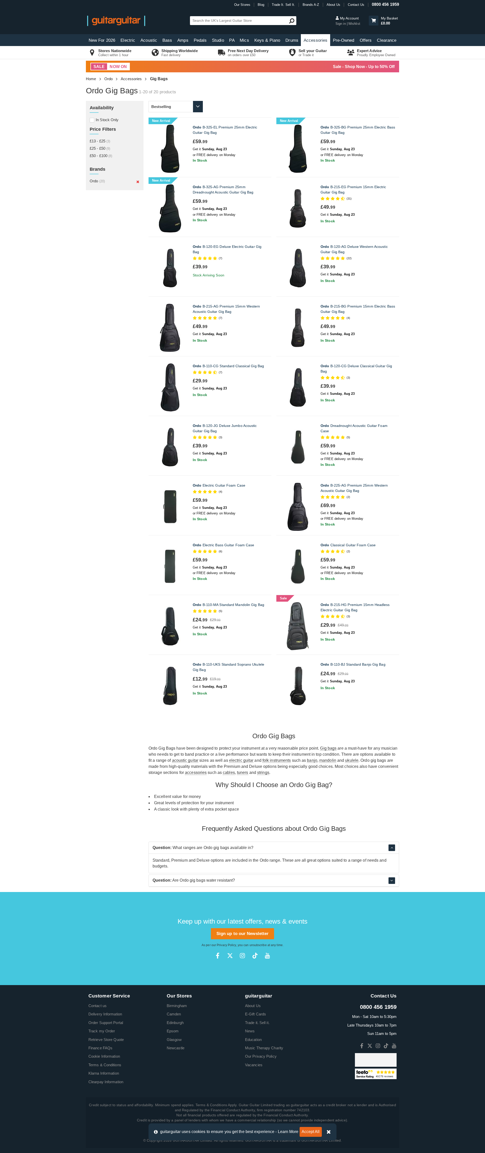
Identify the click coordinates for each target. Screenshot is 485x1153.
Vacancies (253, 1065)
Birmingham (177, 1006)
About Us (334, 5)
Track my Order (101, 1031)
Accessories (315, 40)
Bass (167, 40)
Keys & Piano (267, 40)
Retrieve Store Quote (106, 1039)
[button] (373, 21)
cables (229, 772)
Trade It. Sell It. (283, 5)
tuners (242, 772)
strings (263, 772)
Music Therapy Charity (264, 1048)
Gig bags (328, 748)
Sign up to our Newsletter (242, 933)
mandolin (327, 760)
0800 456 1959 (385, 4)
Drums (291, 40)
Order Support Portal (105, 1022)
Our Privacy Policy (261, 1056)
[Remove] (138, 181)
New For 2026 (102, 40)
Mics (244, 40)
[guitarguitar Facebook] (217, 955)
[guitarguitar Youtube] (267, 955)
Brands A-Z (311, 5)
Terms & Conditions (104, 1065)
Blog (261, 5)
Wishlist (354, 24)
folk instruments (276, 760)
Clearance (386, 40)
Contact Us (356, 5)
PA (231, 40)
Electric (127, 40)
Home (91, 79)
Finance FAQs (100, 1048)
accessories (196, 772)
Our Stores (242, 5)
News (250, 1031)
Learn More (288, 1131)
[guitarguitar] (116, 20)
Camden (174, 1014)
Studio (218, 40)
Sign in (341, 24)
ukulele (351, 760)
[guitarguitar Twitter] (230, 955)
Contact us (97, 1006)
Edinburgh (175, 1022)
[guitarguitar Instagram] (242, 955)
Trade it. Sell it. (257, 1022)
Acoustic (148, 40)
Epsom (173, 1031)
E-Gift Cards (255, 1014)
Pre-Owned (343, 40)
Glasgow (174, 1039)
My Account (349, 18)
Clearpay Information (105, 1082)
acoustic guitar (185, 760)
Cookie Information (104, 1056)
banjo (312, 760)
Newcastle (175, 1048)
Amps (182, 40)
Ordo (108, 79)
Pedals (200, 40)
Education (253, 1039)
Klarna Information (103, 1073)
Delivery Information (105, 1014)
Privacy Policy (226, 945)
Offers (366, 40)
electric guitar (241, 760)
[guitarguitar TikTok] (255, 955)
